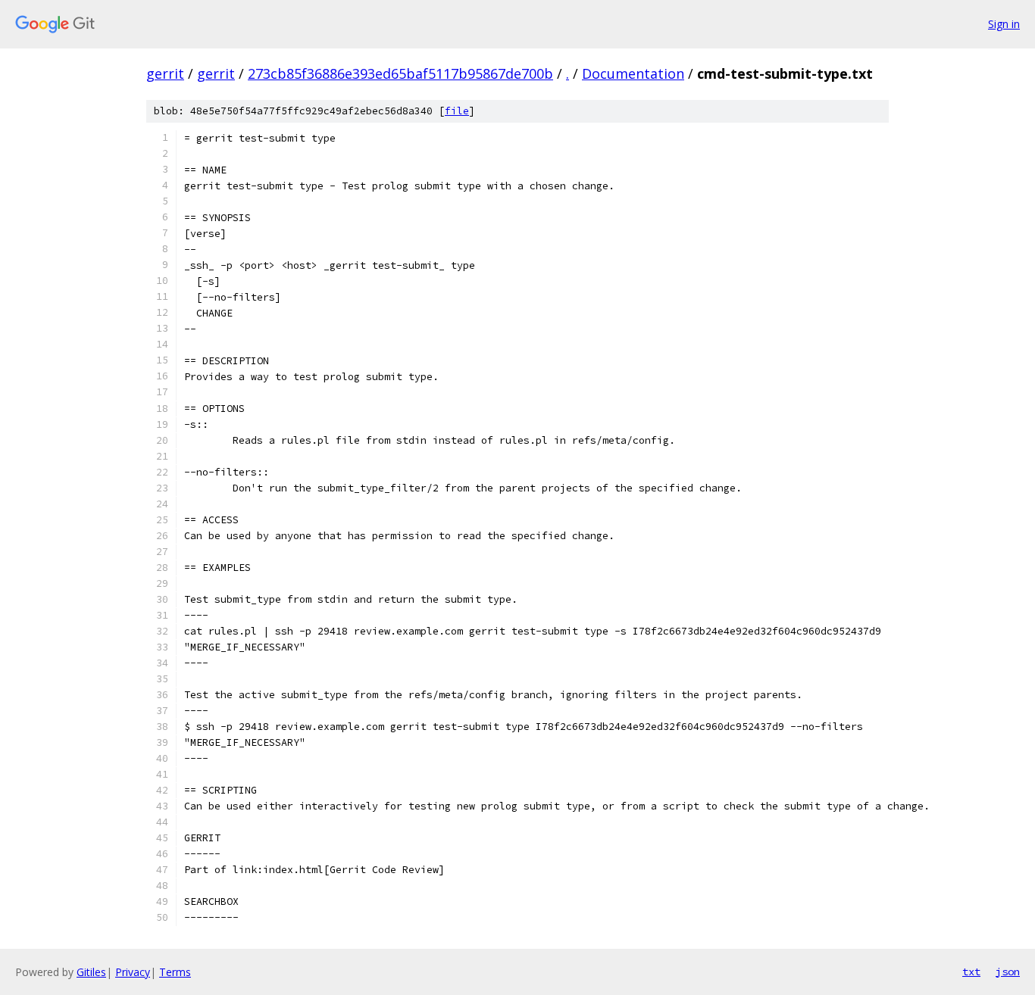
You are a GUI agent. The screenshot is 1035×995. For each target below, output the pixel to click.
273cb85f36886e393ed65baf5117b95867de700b (400, 73)
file (457, 110)
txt (971, 971)
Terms (175, 972)
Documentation (633, 73)
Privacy (132, 972)
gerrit (165, 73)
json (1008, 971)
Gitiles (91, 972)
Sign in (1004, 24)
